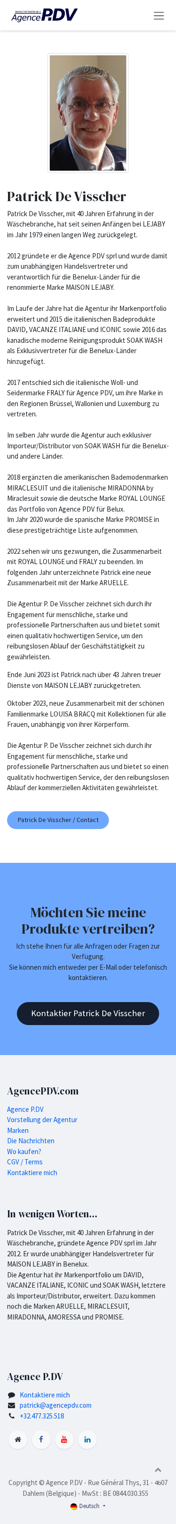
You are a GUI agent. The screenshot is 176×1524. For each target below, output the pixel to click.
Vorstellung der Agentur (42, 1119)
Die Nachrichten (30, 1140)
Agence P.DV (25, 1109)
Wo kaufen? (24, 1151)
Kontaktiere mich (32, 1172)
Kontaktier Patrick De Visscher (88, 1013)
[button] (157, 1469)
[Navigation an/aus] (159, 15)
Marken (18, 1130)
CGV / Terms (25, 1161)
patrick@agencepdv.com (56, 1405)
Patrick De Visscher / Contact (58, 819)
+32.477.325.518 (42, 1415)
